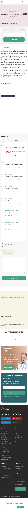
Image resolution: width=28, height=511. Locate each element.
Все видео (14, 339)
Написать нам (20, 488)
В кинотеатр (14, 39)
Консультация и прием (6, 431)
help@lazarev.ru (18, 484)
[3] (8, 253)
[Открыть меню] (26, 2)
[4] (10, 253)
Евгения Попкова (8, 162)
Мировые (3, 470)
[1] (4, 253)
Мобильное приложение (4, 438)
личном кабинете (20, 297)
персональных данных (9, 506)
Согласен (21, 506)
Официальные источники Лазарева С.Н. (6, 443)
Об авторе (3, 428)
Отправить (14, 278)
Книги (16, 431)
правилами (13, 398)
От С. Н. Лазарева (5, 468)
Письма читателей (5, 475)
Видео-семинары (13, 11)
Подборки (17, 435)
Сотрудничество (5, 433)
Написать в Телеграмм (20, 475)
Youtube (17, 418)
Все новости (4, 466)
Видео (16, 428)
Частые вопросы (19, 466)
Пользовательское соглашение (5, 452)
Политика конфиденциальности (6, 448)
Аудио (16, 433)
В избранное (14, 34)
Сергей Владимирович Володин (12, 210)
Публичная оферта (5, 455)
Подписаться (14, 393)
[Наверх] (25, 495)
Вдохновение (4, 473)
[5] (13, 253)
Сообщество (4, 477)
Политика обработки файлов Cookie (6, 458)
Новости (3, 435)
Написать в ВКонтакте (20, 481)
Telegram (6, 422)
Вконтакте (6, 418)
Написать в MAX (19, 478)
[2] (6, 253)
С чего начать (18, 439)
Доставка (17, 441)
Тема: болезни (18, 437)
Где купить (17, 468)
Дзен (16, 422)
